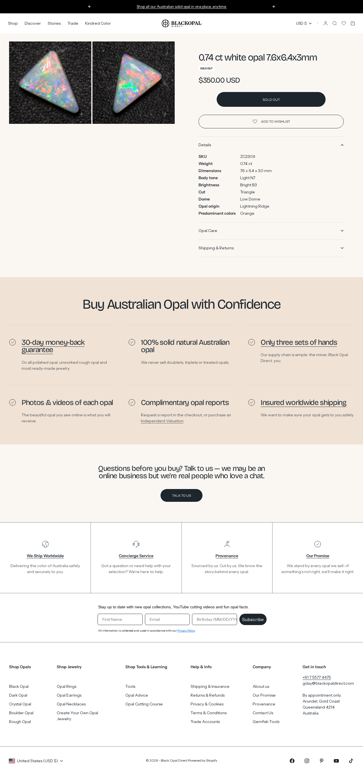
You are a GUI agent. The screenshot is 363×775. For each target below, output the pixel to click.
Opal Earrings (69, 695)
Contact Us (263, 712)
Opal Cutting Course (144, 704)
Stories (54, 23)
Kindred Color (98, 23)
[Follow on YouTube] (336, 761)
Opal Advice (136, 695)
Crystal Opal (20, 704)
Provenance (264, 704)
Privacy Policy (186, 630)
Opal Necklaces (71, 704)
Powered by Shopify (202, 760)
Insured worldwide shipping (303, 402)
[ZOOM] (81, 114)
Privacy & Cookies (207, 704)
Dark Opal (18, 695)
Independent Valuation (162, 420)
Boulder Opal (21, 712)
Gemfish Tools (266, 721)
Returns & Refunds (208, 695)
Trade (72, 23)
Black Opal (19, 686)
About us (261, 686)
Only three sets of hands (299, 342)
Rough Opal (20, 721)
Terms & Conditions (209, 712)
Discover (33, 23)
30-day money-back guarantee (53, 346)
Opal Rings (66, 686)
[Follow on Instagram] (307, 761)
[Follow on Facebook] (292, 761)
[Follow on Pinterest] (321, 761)
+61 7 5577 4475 (317, 677)
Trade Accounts (205, 721)
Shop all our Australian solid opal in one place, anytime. (182, 5)
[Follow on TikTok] (351, 761)
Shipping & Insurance (210, 686)
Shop (13, 23)
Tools (130, 686)
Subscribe (253, 619)
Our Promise (264, 695)
